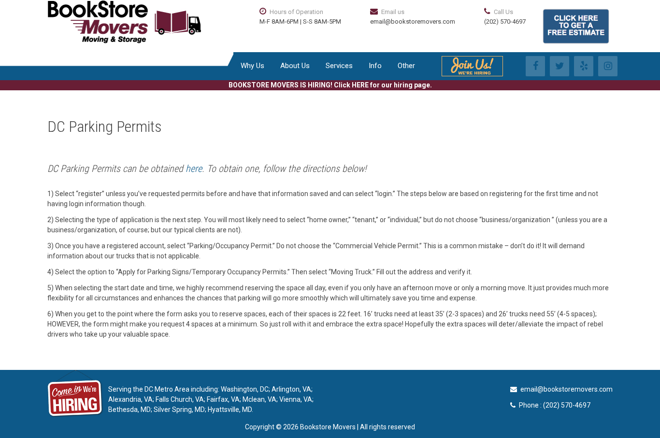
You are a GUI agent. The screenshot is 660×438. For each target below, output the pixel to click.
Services (339, 65)
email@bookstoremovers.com (412, 21)
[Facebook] (535, 66)
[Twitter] (559, 66)
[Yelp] (583, 66)
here (194, 168)
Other (406, 65)
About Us (295, 65)
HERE (360, 85)
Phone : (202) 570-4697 (554, 405)
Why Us (252, 65)
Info (375, 65)
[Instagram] (607, 66)
